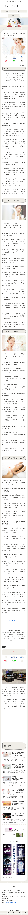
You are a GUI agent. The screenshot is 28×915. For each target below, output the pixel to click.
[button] (21, 61)
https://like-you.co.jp (11, 902)
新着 (5, 647)
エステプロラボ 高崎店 (9, 621)
